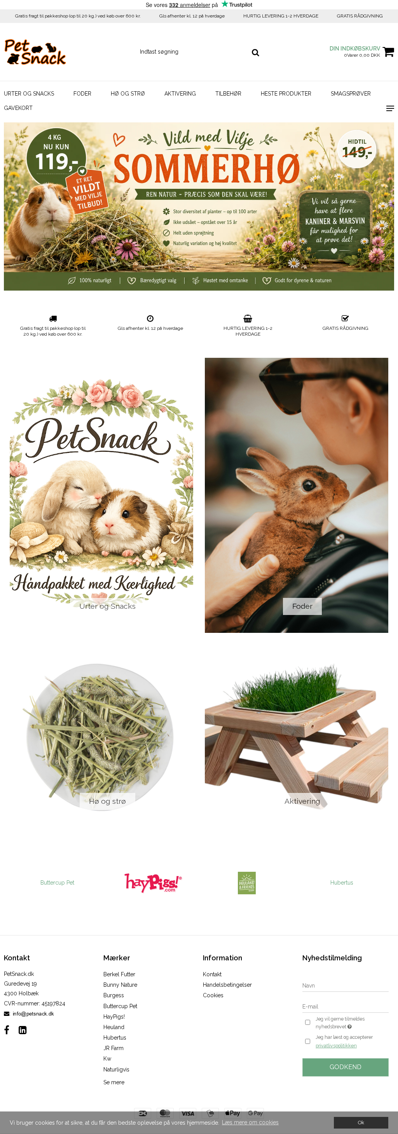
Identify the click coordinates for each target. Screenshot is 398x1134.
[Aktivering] (296, 736)
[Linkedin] (23, 1030)
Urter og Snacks (29, 94)
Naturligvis (116, 1069)
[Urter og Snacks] (101, 495)
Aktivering (180, 94)
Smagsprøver (351, 94)
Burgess (113, 995)
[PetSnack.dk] (66, 51)
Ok (361, 1122)
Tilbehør (228, 94)
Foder (82, 94)
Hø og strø (128, 94)
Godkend (345, 1067)
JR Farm (113, 1048)
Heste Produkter (286, 94)
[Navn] (345, 985)
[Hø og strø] (101, 736)
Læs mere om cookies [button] (250, 1122)
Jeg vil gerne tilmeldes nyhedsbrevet (351, 1022)
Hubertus (341, 883)
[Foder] (296, 495)
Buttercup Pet (57, 883)
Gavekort (18, 108)
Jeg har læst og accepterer (344, 1041)
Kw (107, 1059)
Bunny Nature (120, 985)
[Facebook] (6, 1030)
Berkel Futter (119, 974)
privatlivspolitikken (336, 1046)
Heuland (113, 1027)
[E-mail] (345, 1006)
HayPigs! (114, 1017)
